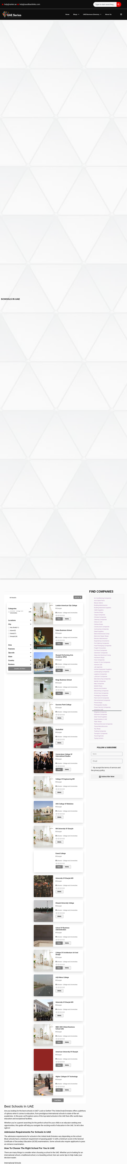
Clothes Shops (98, 624)
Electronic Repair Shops (101, 636)
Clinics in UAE (98, 622)
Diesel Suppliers (99, 631)
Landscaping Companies (101, 671)
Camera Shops (98, 612)
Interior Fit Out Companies (102, 662)
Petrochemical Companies (102, 700)
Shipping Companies (100, 712)
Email (67, 619)
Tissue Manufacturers (101, 726)
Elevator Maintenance (100, 638)
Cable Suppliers (98, 610)
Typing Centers (98, 738)
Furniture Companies (100, 650)
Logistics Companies (100, 674)
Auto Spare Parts (99, 600)
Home (67, 14)
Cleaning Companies (100, 619)
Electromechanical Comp (101, 634)
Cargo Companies (99, 615)
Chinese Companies (100, 617)
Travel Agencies (99, 736)
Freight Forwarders (100, 648)
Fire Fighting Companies (101, 643)
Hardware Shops (99, 657)
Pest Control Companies (101, 698)
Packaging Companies (101, 695)
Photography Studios (100, 705)
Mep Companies (99, 683)
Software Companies (100, 714)
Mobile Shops (98, 686)
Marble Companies (100, 681)
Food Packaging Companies (102, 645)
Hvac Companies (99, 660)
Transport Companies (100, 733)
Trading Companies (100, 731)
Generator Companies (101, 653)
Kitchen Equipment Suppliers (103, 669)
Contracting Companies (101, 629)
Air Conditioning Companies (102, 598)
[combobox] (105, 4)
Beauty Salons (98, 603)
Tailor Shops (98, 721)
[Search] (119, 4)
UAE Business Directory (91, 14)
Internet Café (98, 664)
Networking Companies (101, 691)
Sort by (77, 597)
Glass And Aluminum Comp (102, 655)
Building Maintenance (100, 605)
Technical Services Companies (103, 724)
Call (59, 619)
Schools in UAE (98, 709)
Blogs (75, 14)
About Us (108, 14)
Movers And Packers (100, 688)
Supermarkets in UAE (100, 719)
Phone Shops (98, 702)
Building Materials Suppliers (102, 607)
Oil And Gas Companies (101, 693)
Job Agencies (98, 667)
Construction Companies (101, 626)
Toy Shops (97, 729)
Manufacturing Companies (102, 679)
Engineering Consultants (101, 641)
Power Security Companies (102, 707)
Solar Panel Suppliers (100, 717)
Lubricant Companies (100, 676)
